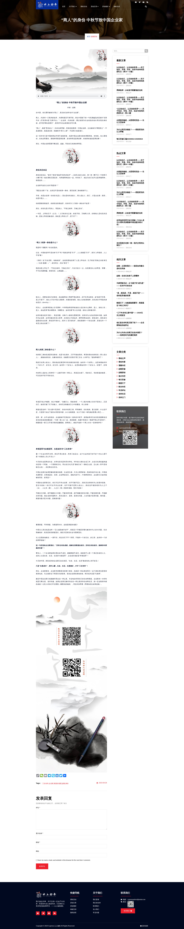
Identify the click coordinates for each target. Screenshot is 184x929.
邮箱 (38, 842)
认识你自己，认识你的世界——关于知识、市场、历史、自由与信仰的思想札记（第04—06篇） (130, 100)
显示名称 (39, 833)
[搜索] (146, 50)
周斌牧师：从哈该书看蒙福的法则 (129, 90)
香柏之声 (128, 93)
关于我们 (72, 6)
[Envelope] (136, 2)
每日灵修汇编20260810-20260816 (130, 139)
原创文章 (94, 6)
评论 (38, 807)
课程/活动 (83, 6)
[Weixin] (147, 2)
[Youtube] (143, 2)
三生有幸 (45, 783)
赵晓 (63, 783)
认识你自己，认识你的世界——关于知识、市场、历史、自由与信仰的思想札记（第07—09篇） (130, 81)
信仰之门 (128, 125)
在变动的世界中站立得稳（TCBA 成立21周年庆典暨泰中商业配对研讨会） (130, 222)
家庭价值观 (58, 783)
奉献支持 (117, 6)
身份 (66, 783)
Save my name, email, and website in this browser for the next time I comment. (64, 860)
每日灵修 (128, 141)
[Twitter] (139, 2)
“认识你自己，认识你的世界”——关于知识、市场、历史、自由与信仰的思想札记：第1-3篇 (130, 111)
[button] (145, 6)
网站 (37, 851)
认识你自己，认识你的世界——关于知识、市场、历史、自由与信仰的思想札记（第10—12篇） (130, 69)
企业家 (51, 783)
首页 (63, 6)
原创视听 (105, 6)
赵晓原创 (94, 36)
